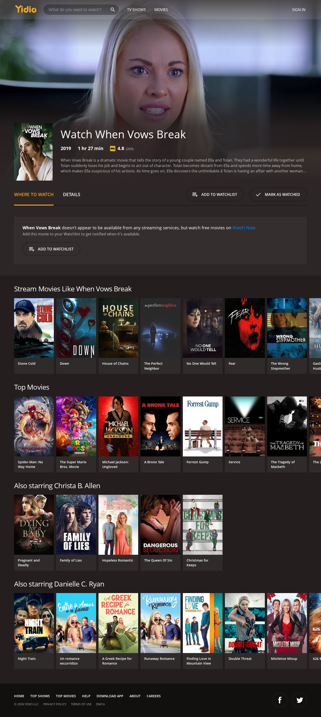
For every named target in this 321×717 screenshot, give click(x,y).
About (135, 696)
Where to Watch (34, 194)
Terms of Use (81, 704)
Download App (110, 696)
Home (19, 696)
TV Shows (136, 9)
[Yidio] (26, 10)
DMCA (100, 704)
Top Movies (66, 696)
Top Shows (40, 696)
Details (71, 194)
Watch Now (243, 227)
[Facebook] (280, 700)
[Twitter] (299, 700)
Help (86, 696)
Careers (154, 696)
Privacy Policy (54, 704)
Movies (161, 9)
